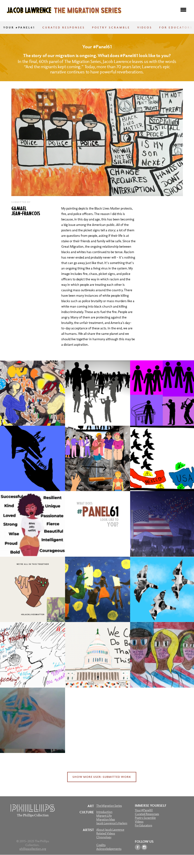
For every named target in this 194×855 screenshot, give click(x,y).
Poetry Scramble (111, 27)
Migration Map (105, 819)
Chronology (103, 837)
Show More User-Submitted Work (101, 777)
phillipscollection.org (32, 849)
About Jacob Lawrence (110, 830)
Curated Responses (63, 27)
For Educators (176, 27)
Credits (101, 845)
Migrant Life (104, 816)
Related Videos (105, 833)
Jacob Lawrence (64, 9)
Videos (144, 27)
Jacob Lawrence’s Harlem (111, 823)
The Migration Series (109, 806)
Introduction (104, 812)
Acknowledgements (108, 849)
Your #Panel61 (19, 27)
